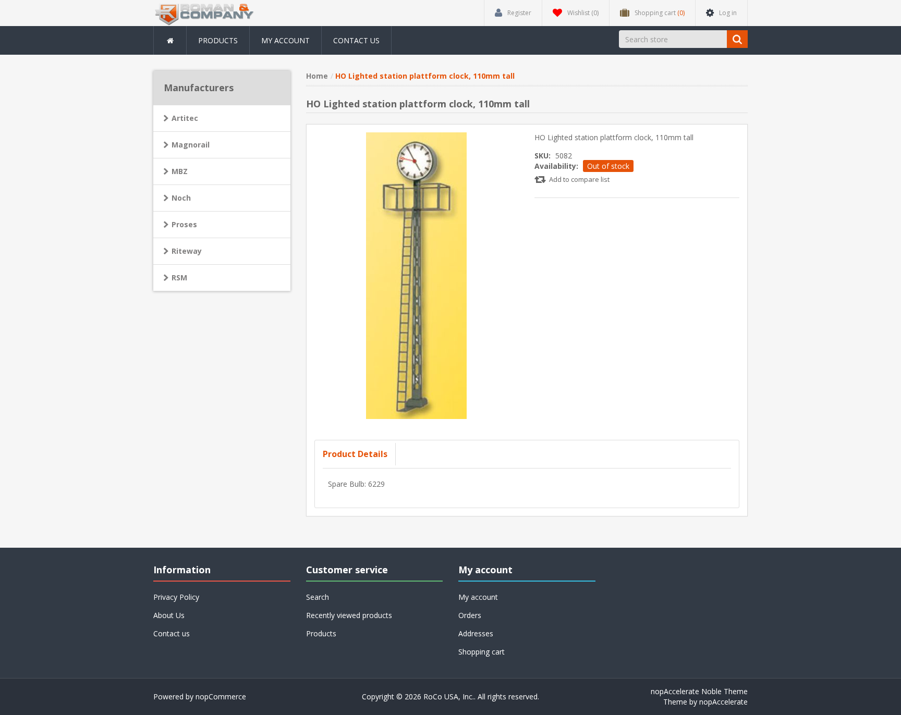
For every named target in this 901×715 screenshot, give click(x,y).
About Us (169, 615)
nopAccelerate (723, 702)
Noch (181, 198)
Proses (184, 224)
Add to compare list (579, 179)
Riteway (187, 251)
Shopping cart (481, 652)
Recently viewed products (349, 615)
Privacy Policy (176, 597)
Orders (469, 615)
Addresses (475, 633)
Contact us (356, 40)
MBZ (180, 171)
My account (285, 40)
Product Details (355, 454)
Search (317, 597)
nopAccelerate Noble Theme (699, 691)
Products (218, 40)
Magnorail (191, 145)
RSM (179, 277)
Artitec (185, 118)
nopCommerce (221, 696)
